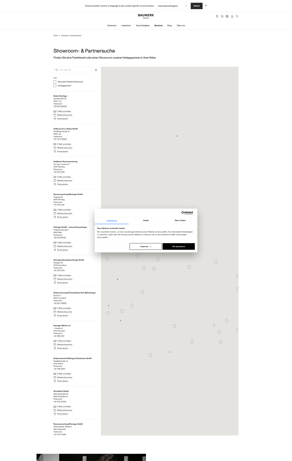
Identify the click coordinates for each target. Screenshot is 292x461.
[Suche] (237, 16)
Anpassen (144, 246)
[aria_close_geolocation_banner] (205, 6)
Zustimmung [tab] (112, 221)
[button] (117, 279)
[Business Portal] (232, 16)
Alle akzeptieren (178, 246)
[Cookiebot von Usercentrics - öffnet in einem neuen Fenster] (185, 213)
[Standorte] (217, 16)
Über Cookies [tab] (180, 220)
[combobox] (172, 6)
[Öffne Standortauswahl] (227, 16)
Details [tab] (146, 220)
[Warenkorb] (222, 16)
